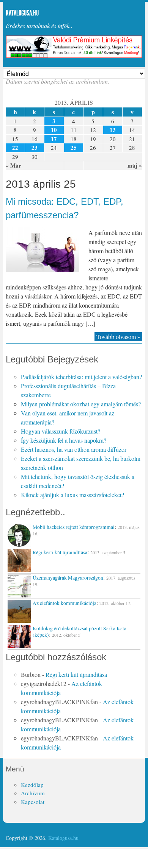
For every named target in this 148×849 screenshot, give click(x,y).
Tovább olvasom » (118, 337)
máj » (135, 165)
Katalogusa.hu (22, 12)
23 (34, 147)
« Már (13, 165)
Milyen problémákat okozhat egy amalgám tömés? (81, 404)
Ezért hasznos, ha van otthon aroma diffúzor (73, 449)
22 (15, 147)
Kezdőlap (32, 784)
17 (54, 139)
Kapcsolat (32, 801)
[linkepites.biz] (74, 56)
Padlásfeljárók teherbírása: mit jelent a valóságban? (81, 377)
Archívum (33, 793)
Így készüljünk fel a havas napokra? (63, 440)
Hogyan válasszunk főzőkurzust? (60, 431)
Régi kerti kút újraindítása (76, 674)
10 (54, 130)
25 (74, 147)
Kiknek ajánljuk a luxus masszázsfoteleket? (72, 495)
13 (113, 130)
